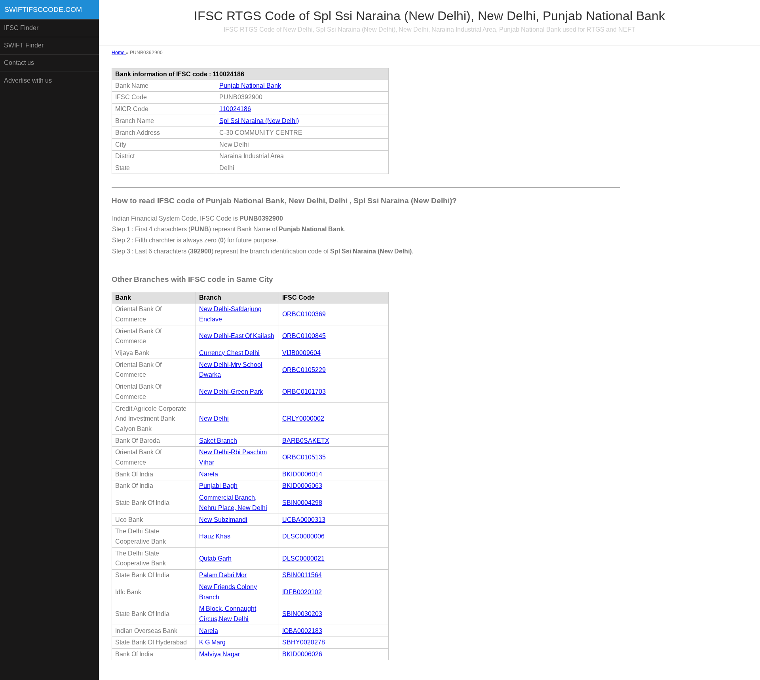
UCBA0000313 (303, 519)
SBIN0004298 (302, 502)
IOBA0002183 (302, 630)
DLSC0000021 (303, 558)
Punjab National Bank (250, 85)
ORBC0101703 (304, 391)
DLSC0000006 (303, 536)
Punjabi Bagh (218, 485)
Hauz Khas (214, 536)
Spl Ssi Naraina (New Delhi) (259, 120)
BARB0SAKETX (305, 440)
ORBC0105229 (304, 369)
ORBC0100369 (304, 314)
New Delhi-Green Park (231, 391)
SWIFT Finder (24, 45)
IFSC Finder (21, 28)
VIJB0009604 (301, 352)
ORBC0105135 (304, 457)
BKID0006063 (302, 485)
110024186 (235, 109)
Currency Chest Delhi (229, 352)
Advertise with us (28, 80)
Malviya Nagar (219, 654)
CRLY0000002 (303, 418)
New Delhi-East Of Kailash (236, 335)
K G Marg (212, 642)
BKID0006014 (302, 474)
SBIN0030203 (302, 613)
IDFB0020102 (302, 592)
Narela (208, 474)
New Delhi (214, 418)
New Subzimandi (223, 519)
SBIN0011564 (302, 575)
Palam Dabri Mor (223, 575)
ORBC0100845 (304, 335)
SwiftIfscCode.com (43, 9)
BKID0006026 (302, 654)
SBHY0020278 (303, 642)
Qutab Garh (215, 558)
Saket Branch (218, 440)
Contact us (19, 62)
